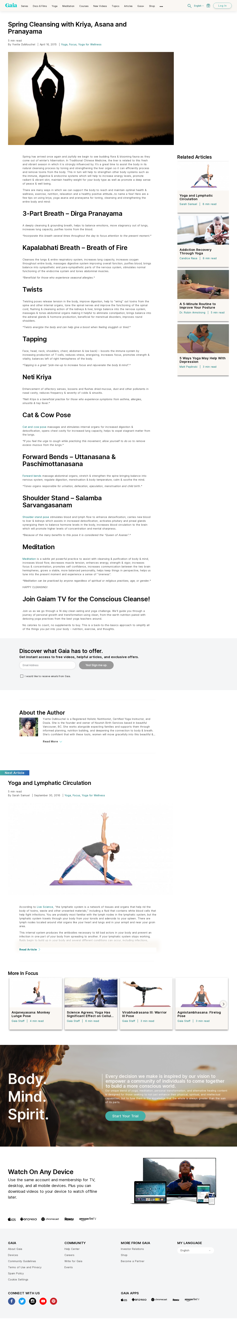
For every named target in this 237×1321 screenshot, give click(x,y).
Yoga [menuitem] (55, 6)
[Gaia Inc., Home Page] (11, 5)
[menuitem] (24, 5)
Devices (13, 1255)
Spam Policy (16, 1273)
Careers (69, 1255)
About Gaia (15, 1249)
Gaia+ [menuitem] (140, 6)
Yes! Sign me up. (96, 665)
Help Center (72, 1249)
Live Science (45, 906)
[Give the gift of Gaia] (208, 5)
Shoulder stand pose (36, 517)
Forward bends (32, 475)
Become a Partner (132, 1261)
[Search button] (190, 5)
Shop (124, 1255)
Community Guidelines (22, 1261)
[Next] (223, 1004)
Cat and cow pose (34, 426)
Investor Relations (132, 1249)
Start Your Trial (125, 1116)
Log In (222, 5)
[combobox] (195, 1250)
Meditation (29, 558)
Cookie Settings (18, 1279)
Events (68, 1267)
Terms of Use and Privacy (24, 1267)
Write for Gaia (73, 1261)
